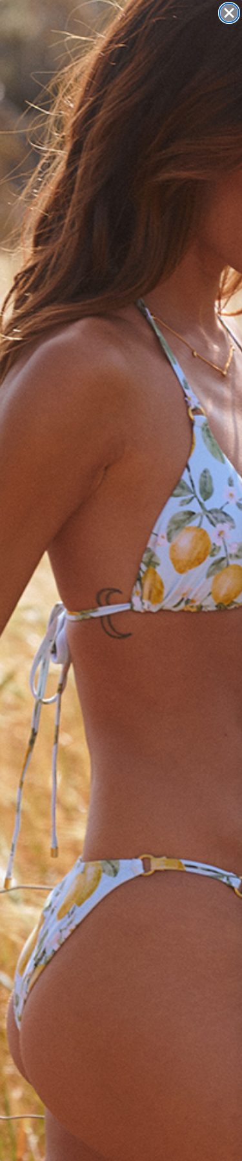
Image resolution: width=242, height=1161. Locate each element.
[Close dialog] (229, 13)
